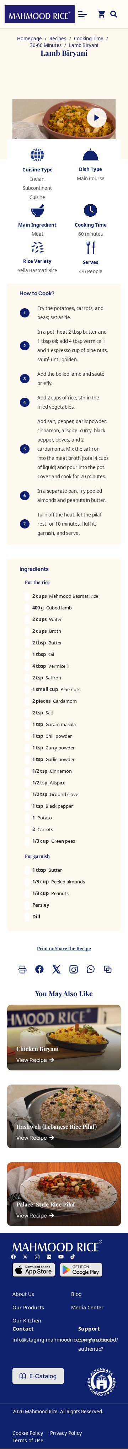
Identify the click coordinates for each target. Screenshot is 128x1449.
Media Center (87, 1307)
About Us (23, 1294)
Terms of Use (27, 1440)
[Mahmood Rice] (40, 14)
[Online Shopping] (101, 14)
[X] (25, 1257)
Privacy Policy (66, 1433)
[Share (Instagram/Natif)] (72, 969)
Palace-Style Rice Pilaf (45, 1204)
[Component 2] (33, 1270)
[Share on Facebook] (38, 969)
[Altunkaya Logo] (101, 1382)
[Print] (21, 969)
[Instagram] (37, 1257)
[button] (83, 14)
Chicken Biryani (37, 1048)
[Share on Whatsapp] (90, 969)
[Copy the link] (107, 969)
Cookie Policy (27, 1433)
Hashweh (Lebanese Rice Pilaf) (56, 1126)
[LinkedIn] (49, 1257)
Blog (76, 1294)
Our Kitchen (26, 1320)
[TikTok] (73, 1257)
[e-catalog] (38, 1376)
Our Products (28, 1307)
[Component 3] (81, 1270)
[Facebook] (13, 1257)
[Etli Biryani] (64, 128)
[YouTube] (61, 1257)
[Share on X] (55, 969)
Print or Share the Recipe (64, 948)
